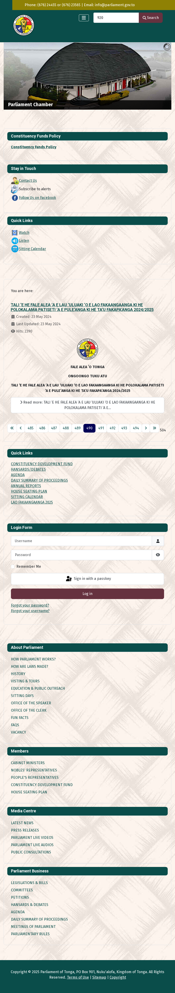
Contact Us (28, 180)
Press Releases (25, 830)
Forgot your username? (30, 611)
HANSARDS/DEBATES (28, 469)
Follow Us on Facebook (37, 197)
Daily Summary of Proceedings (39, 919)
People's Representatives (35, 777)
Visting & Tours (25, 681)
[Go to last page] (154, 428)
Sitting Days (22, 696)
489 (78, 428)
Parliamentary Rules (30, 934)
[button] (157, 76)
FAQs (15, 725)
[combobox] (116, 18)
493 (124, 428)
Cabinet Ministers (28, 763)
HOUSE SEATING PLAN (29, 491)
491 (101, 428)
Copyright (118, 977)
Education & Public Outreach (38, 688)
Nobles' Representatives (34, 770)
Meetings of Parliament (33, 926)
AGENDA (18, 475)
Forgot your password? (30, 605)
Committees (22, 890)
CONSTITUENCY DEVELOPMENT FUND (42, 464)
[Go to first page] (12, 428)
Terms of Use (78, 977)
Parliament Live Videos (32, 837)
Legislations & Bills (29, 883)
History (18, 674)
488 (66, 428)
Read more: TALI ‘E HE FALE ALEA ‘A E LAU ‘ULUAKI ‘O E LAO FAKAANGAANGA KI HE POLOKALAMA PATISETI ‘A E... (88, 405)
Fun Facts (19, 718)
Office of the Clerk (28, 710)
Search (153, 18)
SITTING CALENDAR (27, 497)
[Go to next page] (146, 428)
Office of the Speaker (31, 703)
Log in (87, 594)
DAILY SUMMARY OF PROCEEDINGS (39, 480)
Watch (24, 232)
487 (54, 428)
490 (89, 428)
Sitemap (99, 977)
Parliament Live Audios (32, 845)
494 (136, 428)
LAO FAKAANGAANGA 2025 (32, 502)
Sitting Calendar (32, 249)
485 (30, 428)
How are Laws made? (29, 666)
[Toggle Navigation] (84, 17)
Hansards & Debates (29, 905)
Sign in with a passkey (92, 578)
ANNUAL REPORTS (26, 486)
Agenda (18, 912)
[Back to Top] (167, 984)
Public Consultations (31, 852)
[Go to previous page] (21, 428)
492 (113, 428)
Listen (24, 240)
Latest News (22, 823)
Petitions (20, 897)
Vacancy (18, 732)
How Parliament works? (33, 659)
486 (42, 428)
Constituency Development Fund (42, 785)
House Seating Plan (29, 792)
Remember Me (28, 566)
